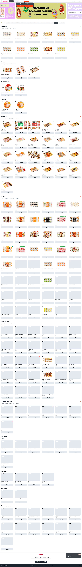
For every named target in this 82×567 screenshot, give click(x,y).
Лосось (3, 28)
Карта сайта (51, 565)
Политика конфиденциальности (37, 565)
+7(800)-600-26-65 (46, 557)
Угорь (10, 118)
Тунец (10, 28)
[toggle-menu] (1, 1)
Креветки (14, 28)
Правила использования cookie (45, 565)
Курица (6, 28)
